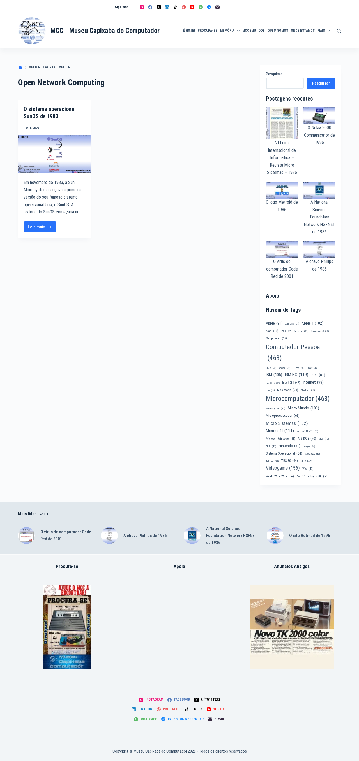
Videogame (283, 468)
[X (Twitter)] (159, 7)
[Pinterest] (184, 7)
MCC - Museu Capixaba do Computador (105, 31)
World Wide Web (280, 476)
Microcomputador (298, 398)
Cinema (301, 330)
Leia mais (42, 228)
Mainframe (308, 390)
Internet (313, 382)
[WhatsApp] (201, 7)
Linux (270, 390)
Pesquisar (274, 73)
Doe (262, 30)
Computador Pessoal (294, 352)
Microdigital (275, 408)
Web (308, 469)
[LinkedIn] (167, 7)
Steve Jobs (312, 453)
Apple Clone (292, 323)
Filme (299, 367)
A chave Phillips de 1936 (145, 535)
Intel (318, 375)
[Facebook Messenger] (209, 7)
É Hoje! (189, 30)
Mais (321, 30)
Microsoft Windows (280, 439)
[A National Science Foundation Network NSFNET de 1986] (192, 535)
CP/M (271, 368)
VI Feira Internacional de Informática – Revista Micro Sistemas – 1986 (282, 157)
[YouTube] (192, 7)
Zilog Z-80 (318, 476)
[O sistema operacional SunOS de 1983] (54, 154)
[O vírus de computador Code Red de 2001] (26, 535)
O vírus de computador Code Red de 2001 (282, 269)
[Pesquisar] (339, 31)
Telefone (272, 461)
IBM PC (296, 374)
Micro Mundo (303, 408)
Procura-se (207, 30)
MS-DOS (307, 438)
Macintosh (287, 390)
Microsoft (280, 430)
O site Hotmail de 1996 (309, 535)
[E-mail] (217, 7)
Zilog (300, 476)
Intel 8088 (291, 383)
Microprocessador (283, 416)
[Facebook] (150, 7)
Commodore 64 (320, 331)
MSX (324, 438)
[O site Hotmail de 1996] (275, 535)
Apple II (312, 323)
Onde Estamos (303, 30)
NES (271, 446)
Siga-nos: (122, 7)
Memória (227, 30)
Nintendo (289, 445)
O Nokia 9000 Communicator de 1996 (319, 135)
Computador (276, 338)
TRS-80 (289, 461)
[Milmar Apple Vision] (67, 627)
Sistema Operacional (284, 453)
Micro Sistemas (287, 423)
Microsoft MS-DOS (307, 431)
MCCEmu (249, 30)
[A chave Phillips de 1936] (109, 535)
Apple (274, 323)
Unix (306, 460)
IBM (274, 374)
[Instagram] (142, 7)
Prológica (309, 446)
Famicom (284, 368)
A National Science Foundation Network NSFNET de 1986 (319, 216)
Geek (312, 368)
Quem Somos (278, 30)
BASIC (286, 331)
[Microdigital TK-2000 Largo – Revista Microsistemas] (292, 627)
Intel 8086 (273, 383)
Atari (272, 330)
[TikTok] (175, 7)
